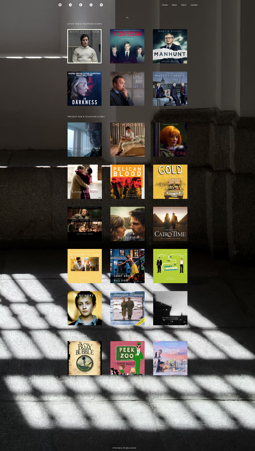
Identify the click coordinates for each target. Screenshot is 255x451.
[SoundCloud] (70, 4)
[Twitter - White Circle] (101, 4)
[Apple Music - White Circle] (80, 4)
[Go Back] (127, 17)
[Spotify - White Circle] (60, 4)
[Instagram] (91, 4)
